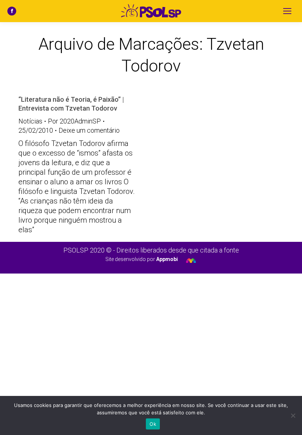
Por (74, 121)
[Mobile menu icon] (287, 11)
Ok (153, 424)
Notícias (30, 121)
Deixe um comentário (89, 130)
